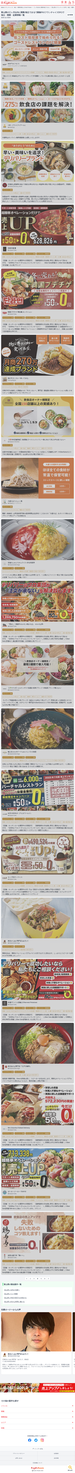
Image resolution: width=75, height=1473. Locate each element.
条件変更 (70, 15)
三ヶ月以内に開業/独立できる (41, 7)
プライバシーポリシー (19, 1453)
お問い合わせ (18, 1458)
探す (73, 3)
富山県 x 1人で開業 (11, 1294)
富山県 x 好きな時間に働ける (14, 1302)
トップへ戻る (39, 1449)
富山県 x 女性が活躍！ (12, 1290)
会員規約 (56, 1453)
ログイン (65, 3)
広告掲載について (37, 1463)
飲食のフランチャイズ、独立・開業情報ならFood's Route (16, 7)
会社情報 (56, 1458)
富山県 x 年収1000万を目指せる (15, 1298)
